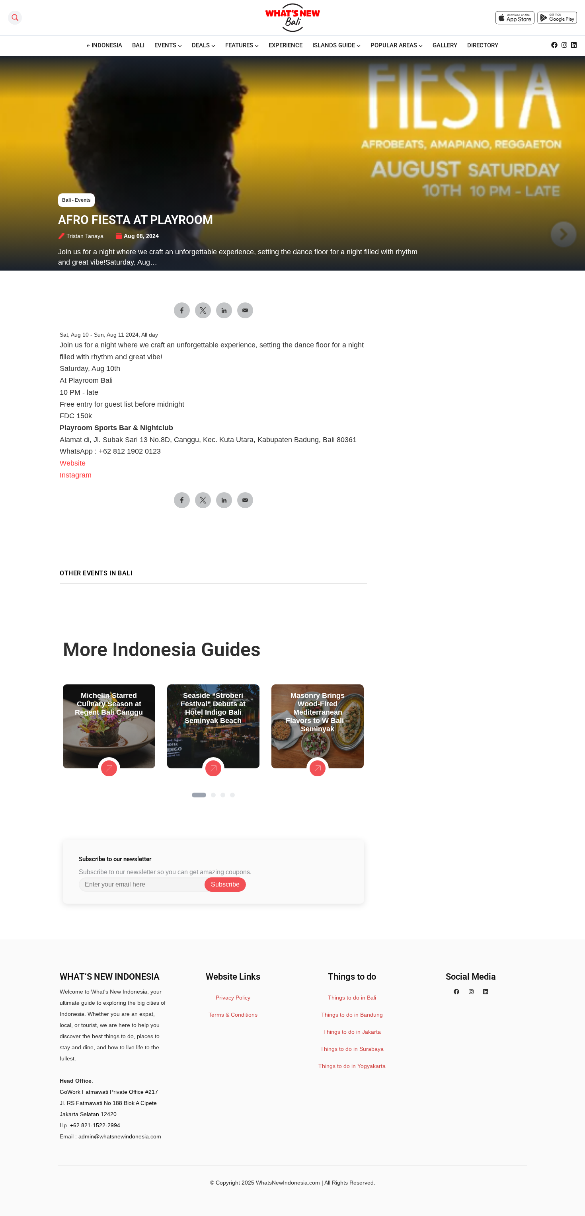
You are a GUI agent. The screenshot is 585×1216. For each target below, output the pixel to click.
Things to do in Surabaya (352, 1049)
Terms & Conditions (233, 1014)
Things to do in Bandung (352, 1014)
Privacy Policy (233, 997)
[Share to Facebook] (182, 310)
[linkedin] (485, 991)
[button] (199, 795)
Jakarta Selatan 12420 (88, 1114)
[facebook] (456, 991)
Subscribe (225, 884)
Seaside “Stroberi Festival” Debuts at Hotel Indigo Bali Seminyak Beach (213, 708)
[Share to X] (203, 310)
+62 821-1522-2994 (95, 1125)
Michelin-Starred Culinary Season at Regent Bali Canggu (109, 704)
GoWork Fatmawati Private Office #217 (109, 1092)
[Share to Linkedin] (224, 310)
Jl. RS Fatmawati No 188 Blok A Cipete (108, 1103)
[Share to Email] (245, 310)
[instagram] (471, 991)
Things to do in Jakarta (352, 1032)
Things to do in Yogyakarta (352, 1066)
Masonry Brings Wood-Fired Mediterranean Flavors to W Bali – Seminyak (318, 712)
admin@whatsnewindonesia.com (119, 1136)
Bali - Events (76, 200)
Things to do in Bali (352, 997)
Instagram (76, 475)
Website (73, 463)
